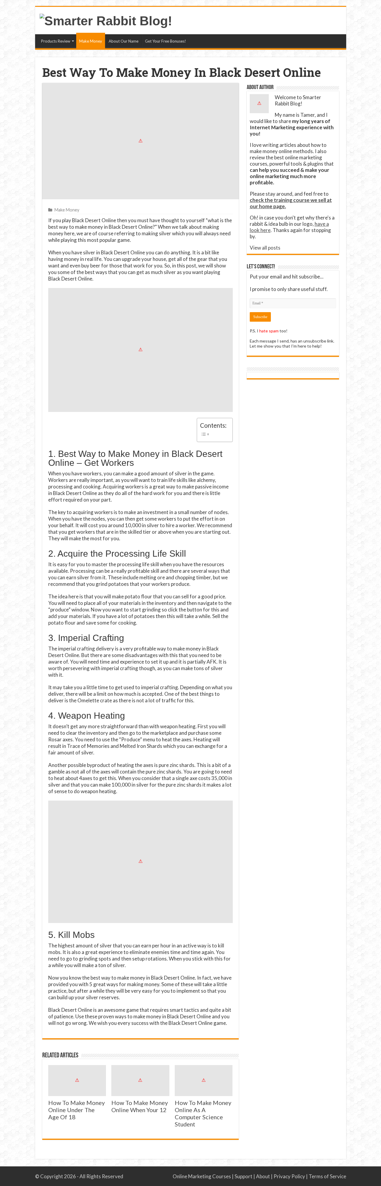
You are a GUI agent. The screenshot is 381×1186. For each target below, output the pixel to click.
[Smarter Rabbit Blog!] (106, 20)
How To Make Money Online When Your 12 (139, 1106)
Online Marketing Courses (202, 1176)
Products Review (55, 41)
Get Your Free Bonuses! (165, 41)
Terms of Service (327, 1176)
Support (243, 1176)
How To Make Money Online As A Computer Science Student (203, 1113)
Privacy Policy (289, 1176)
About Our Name (123, 41)
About (263, 1176)
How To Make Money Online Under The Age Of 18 (76, 1109)
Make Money (90, 41)
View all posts (265, 248)
